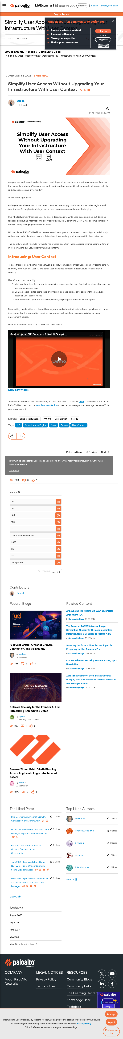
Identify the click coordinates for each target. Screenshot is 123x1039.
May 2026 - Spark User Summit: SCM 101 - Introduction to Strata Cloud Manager (29, 882)
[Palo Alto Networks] (20, 963)
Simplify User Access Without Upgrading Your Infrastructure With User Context (56, 86)
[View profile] (12, 655)
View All (13, 896)
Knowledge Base (79, 1000)
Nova (53, 425)
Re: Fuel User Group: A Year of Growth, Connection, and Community (26, 849)
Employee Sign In (109, 5)
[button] (111, 1014)
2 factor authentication (22, 535)
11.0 (18, 425)
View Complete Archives (22, 944)
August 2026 (16, 915)
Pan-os (64, 425)
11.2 (13, 522)
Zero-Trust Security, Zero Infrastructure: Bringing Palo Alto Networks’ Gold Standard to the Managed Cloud (91, 679)
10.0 (13, 501)
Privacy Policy (84, 1023)
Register (82, 5)
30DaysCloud (17, 562)
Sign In (94, 5)
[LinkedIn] (102, 984)
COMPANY (13, 972)
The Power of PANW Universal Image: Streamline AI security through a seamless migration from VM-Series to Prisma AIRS (89, 630)
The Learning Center (82, 993)
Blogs (31, 51)
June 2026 (15, 929)
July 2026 (14, 922)
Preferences (111, 1031)
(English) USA (66, 5)
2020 (13, 542)
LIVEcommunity (14, 51)
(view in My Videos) (18, 390)
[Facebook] (112, 984)
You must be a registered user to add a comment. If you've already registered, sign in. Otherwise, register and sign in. (56, 462)
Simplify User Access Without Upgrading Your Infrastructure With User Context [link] (52, 55)
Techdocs (74, 1006)
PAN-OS (47, 419)
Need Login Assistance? (103, 45)
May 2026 (14, 937)
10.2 (13, 515)
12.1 (12, 528)
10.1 (13, 508)
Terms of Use (45, 986)
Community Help (79, 986)
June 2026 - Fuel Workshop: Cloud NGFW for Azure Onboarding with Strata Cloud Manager (28, 866)
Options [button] (107, 109)
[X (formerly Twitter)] (102, 974)
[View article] (36, 625)
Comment (14, 470)
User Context (61, 419)
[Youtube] (112, 974)
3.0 (12, 555)
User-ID (74, 419)
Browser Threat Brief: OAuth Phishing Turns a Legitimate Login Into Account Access (33, 773)
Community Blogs (50, 51)
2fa (12, 549)
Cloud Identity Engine (30, 419)
